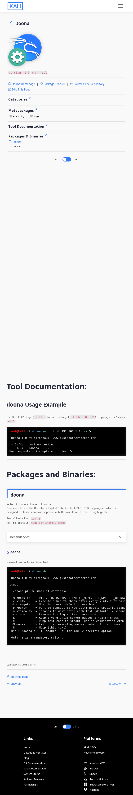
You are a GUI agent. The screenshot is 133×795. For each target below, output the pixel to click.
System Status (32, 773)
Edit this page (20, 89)
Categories (18, 99)
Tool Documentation (26, 126)
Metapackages (21, 110)
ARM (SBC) (89, 747)
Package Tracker (54, 84)
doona (17, 142)
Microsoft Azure (98, 779)
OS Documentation (35, 763)
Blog (26, 758)
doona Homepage (23, 84)
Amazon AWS (97, 763)
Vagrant (94, 789)
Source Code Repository (88, 84)
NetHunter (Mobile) (94, 752)
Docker (93, 768)
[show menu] (120, 6)
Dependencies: (20, 537)
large (36, 116)
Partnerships (31, 784)
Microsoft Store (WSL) (102, 784)
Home (27, 747)
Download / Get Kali (35, 752)
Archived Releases (34, 779)
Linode (93, 773)
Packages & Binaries (26, 136)
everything (18, 116)
